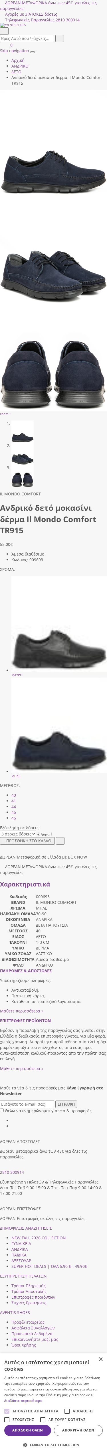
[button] (53, 1444)
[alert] (53, 1403)
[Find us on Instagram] (13, 1126)
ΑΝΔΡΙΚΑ (19, 1249)
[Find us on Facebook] (13, 1120)
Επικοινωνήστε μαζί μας (34, 1339)
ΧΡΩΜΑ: (7, 569)
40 (13, 795)
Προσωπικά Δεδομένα (32, 1333)
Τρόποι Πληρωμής (28, 1285)
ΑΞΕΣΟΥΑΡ (21, 1260)
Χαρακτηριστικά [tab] (25, 884)
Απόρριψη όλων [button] (78, 1430)
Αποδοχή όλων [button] (27, 1430)
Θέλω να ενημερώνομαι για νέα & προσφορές (48, 1110)
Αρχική (18, 60)
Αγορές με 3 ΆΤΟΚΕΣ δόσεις (31, 14)
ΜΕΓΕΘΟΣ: (10, 785)
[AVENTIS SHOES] (53, 25)
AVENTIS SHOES (15, 1312)
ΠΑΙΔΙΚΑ (19, 1255)
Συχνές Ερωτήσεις (28, 1302)
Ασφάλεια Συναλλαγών (33, 1328)
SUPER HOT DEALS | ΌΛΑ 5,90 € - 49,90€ (49, 1266)
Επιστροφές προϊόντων (33, 1297)
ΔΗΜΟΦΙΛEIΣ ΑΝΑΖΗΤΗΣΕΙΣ (26, 1228)
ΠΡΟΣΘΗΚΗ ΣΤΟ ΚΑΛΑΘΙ (29, 840)
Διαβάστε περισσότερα (23, 1400)
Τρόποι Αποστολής (29, 1291)
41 (13, 801)
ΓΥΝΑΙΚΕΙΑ (21, 1243)
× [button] (100, 1359)
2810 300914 (12, 1172)
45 (13, 812)
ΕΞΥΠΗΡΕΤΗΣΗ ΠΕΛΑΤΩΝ (23, 1276)
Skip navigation (14, 50)
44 (13, 806)
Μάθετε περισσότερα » (21, 1011)
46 (13, 818)
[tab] (26, 970)
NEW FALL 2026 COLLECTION (38, 1238)
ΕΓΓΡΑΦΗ (66, 1104)
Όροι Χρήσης (23, 1345)
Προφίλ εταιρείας (28, 1322)
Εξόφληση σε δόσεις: (20, 827)
